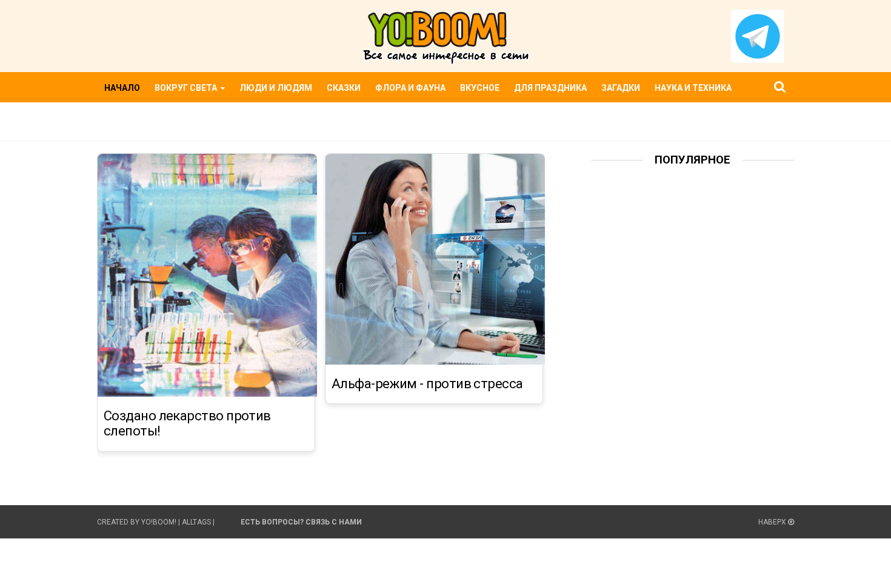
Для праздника (550, 88)
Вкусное (479, 88)
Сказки (344, 88)
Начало (122, 88)
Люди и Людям (275, 88)
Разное (121, 117)
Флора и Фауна (410, 88)
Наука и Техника (693, 88)
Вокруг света (187, 88)
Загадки (620, 88)
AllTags (196, 522)
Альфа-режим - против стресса (427, 384)
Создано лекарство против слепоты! (187, 423)
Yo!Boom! (158, 522)
